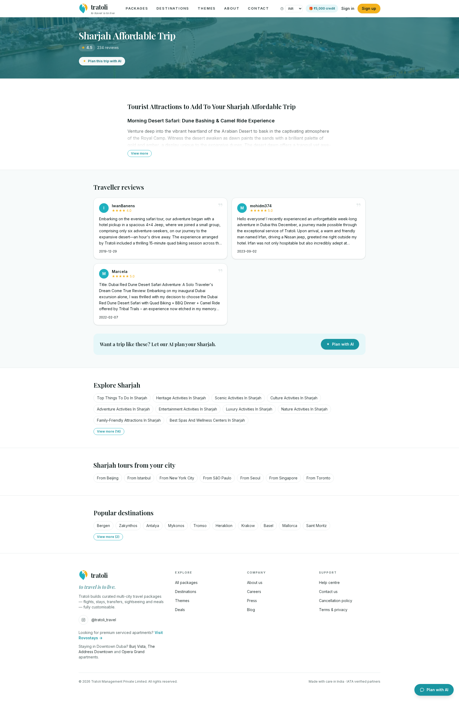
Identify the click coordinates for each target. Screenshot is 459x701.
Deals (180, 609)
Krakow (248, 525)
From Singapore (283, 478)
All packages (186, 582)
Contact (258, 8)
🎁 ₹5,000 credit (322, 8)
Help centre (329, 582)
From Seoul (250, 478)
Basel (268, 525)
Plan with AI (343, 344)
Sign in (347, 8)
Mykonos (176, 525)
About (231, 8)
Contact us (328, 591)
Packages (137, 8)
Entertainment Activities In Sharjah (188, 409)
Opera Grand (133, 651)
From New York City (177, 478)
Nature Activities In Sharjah (304, 409)
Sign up (369, 8)
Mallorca (289, 525)
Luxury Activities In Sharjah (249, 409)
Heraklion (224, 525)
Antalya (152, 525)
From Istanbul (139, 478)
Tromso (200, 525)
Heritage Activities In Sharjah (181, 398)
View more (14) (109, 431)
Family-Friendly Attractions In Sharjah (129, 420)
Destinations (172, 8)
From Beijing (107, 478)
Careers (254, 591)
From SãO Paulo (217, 478)
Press (252, 600)
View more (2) (108, 537)
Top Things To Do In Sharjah (122, 398)
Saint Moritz (316, 525)
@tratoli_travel (103, 619)
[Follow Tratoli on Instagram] (83, 620)
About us (254, 582)
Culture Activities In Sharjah (293, 398)
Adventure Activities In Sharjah (123, 409)
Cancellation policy (335, 600)
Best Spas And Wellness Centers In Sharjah (207, 420)
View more (139, 153)
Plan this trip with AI (104, 61)
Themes (207, 8)
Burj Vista (137, 646)
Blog (251, 609)
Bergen (103, 525)
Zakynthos (128, 525)
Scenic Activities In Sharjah (238, 398)
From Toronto (318, 478)
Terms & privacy (333, 609)
